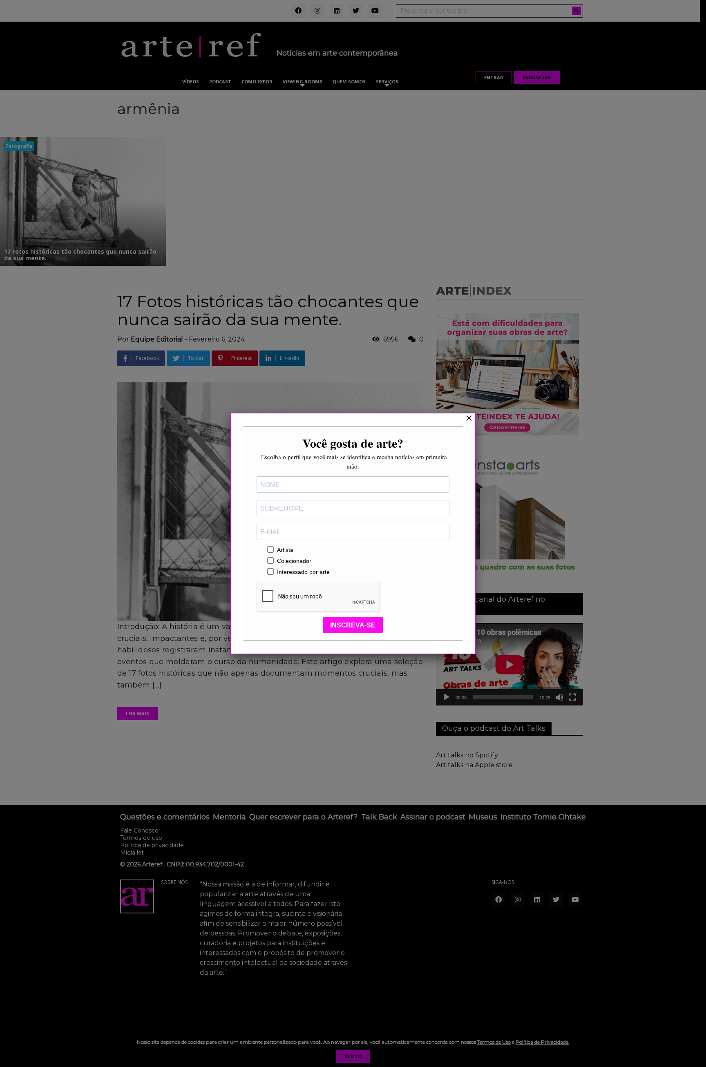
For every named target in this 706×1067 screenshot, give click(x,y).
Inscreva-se (352, 625)
